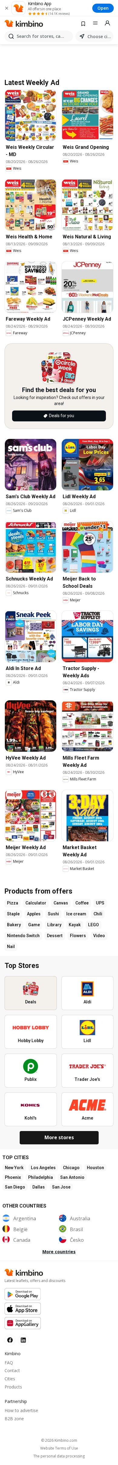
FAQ (9, 1362)
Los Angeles (43, 1167)
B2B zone (14, 1418)
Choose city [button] (99, 36)
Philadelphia (40, 1177)
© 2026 (59, 1440)
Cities (10, 1379)
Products (13, 1387)
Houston (95, 1167)
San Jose (61, 1187)
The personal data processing (59, 1456)
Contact (12, 1370)
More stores (59, 1137)
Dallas (38, 1187)
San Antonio (72, 1177)
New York (14, 1167)
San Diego (15, 1187)
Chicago (71, 1167)
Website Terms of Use (59, 1448)
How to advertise (21, 1410)
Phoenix (13, 1177)
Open (103, 8)
